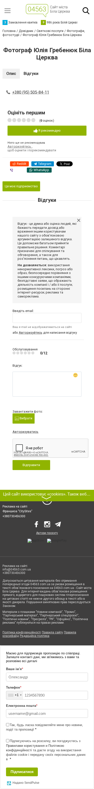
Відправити (31, 465)
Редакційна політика (34, 636)
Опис (11, 73)
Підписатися (22, 772)
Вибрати (25, 418)
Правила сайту (52, 632)
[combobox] (14, 695)
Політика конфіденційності (22, 632)
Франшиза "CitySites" (17, 511)
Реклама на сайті (15, 506)
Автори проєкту (47, 533)
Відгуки (31, 73)
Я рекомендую (49, 130)
